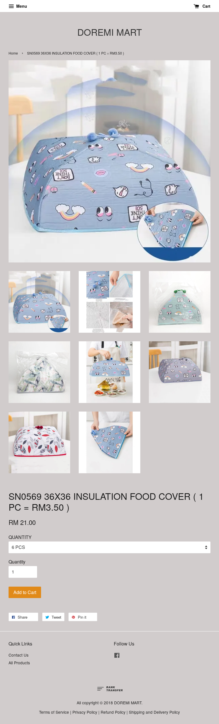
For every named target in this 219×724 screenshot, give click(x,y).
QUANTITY (20, 537)
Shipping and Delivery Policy (154, 712)
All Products (19, 662)
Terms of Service (54, 712)
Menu (21, 6)
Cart (205, 6)
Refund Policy (113, 712)
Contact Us (19, 655)
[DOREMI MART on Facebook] (117, 656)
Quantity (17, 561)
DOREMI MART (109, 31)
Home (13, 53)
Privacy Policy (84, 712)
